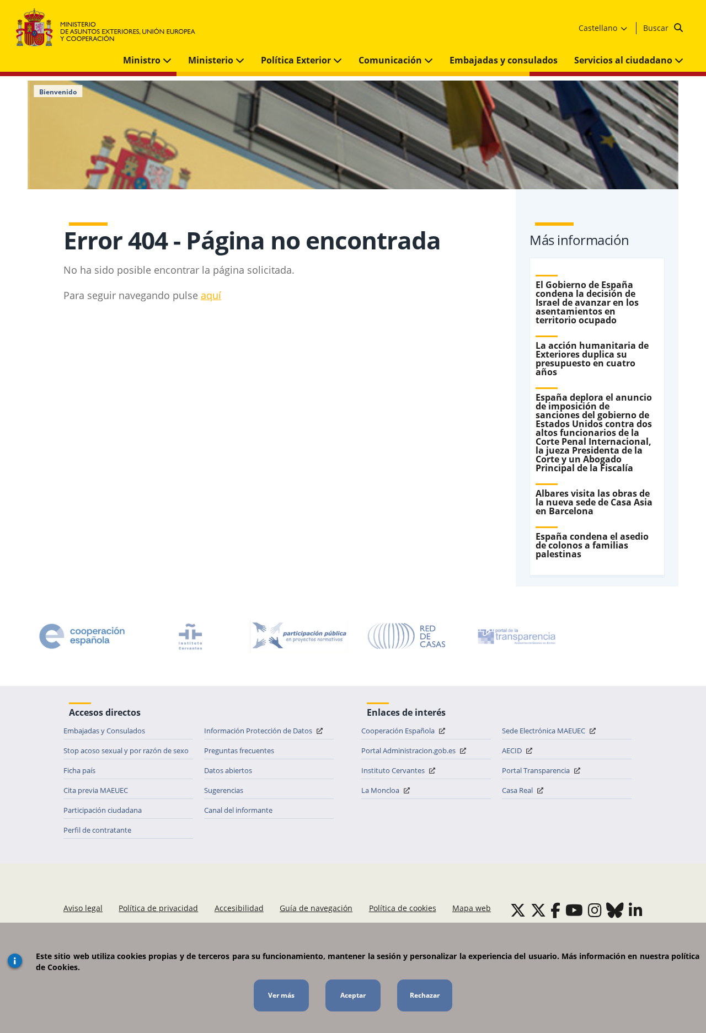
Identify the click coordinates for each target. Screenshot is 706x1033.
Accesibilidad (239, 908)
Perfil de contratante (97, 830)
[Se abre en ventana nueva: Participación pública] (299, 636)
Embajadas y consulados (504, 60)
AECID (512, 750)
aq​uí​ (211, 295)
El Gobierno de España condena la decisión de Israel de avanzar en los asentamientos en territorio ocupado (587, 302)
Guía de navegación (316, 908)
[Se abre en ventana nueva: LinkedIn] (636, 909)
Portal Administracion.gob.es (409, 750)
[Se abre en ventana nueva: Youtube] (574, 909)
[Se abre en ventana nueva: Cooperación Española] (82, 636)
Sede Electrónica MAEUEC (544, 731)
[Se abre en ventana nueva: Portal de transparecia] (516, 636)
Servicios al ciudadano (624, 60)
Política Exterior (297, 60)
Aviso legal (83, 908)
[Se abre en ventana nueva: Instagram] (595, 909)
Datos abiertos (228, 770)
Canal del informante (238, 810)
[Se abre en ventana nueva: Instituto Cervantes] (190, 636)
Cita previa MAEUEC (95, 790)
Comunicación (391, 60)
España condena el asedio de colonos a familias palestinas (592, 545)
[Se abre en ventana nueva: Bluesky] (615, 909)
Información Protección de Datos (259, 731)
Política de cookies (402, 908)
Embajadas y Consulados (104, 731)
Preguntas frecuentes (239, 750)
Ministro (143, 60)
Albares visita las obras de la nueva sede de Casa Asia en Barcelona (594, 502)
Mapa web (471, 908)
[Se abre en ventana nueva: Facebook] (555, 909)
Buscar (657, 28)
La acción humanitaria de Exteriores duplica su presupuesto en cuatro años (592, 358)
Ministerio (212, 60)
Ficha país (79, 770)
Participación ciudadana (102, 810)
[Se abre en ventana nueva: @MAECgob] (518, 909)
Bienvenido (58, 92)
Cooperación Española (398, 731)
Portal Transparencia (536, 770)
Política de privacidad (158, 908)
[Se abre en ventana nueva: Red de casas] (407, 636)
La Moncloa (381, 790)
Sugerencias (223, 790)
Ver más (281, 995)
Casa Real (518, 790)
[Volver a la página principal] (111, 28)
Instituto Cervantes (393, 770)
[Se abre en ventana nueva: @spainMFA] (538, 909)
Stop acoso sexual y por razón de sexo (126, 750)
